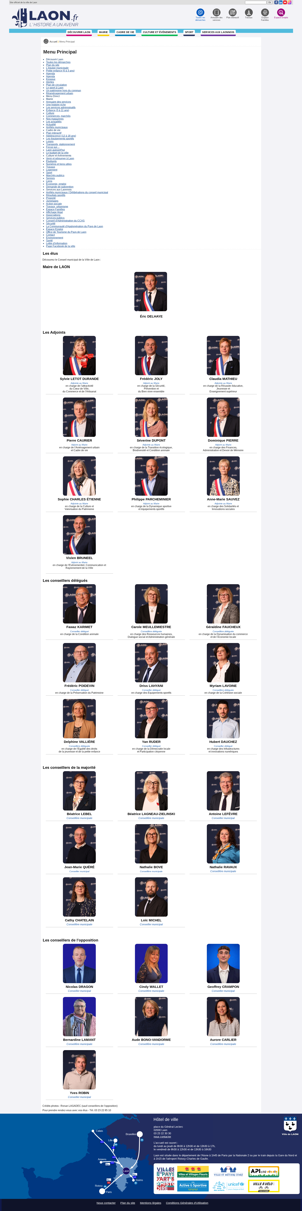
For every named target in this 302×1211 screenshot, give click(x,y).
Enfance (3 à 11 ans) (57, 110)
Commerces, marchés (58, 116)
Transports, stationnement (60, 144)
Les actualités (54, 121)
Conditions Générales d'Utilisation (187, 1203)
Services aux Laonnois (218, 32)
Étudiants (51, 161)
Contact (50, 235)
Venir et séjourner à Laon (60, 158)
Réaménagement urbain (59, 93)
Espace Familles (55, 209)
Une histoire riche (56, 104)
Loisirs (49, 141)
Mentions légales (150, 1203)
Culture (50, 113)
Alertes (50, 82)
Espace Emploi (54, 229)
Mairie (103, 32)
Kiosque (50, 79)
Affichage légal (54, 212)
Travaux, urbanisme (57, 206)
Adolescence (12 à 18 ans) (61, 135)
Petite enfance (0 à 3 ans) (60, 70)
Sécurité (50, 223)
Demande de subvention (59, 186)
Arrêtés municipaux (57, 127)
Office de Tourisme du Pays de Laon (66, 232)
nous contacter (162, 1136)
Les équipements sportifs (60, 138)
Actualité (51, 124)
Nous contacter (106, 1203)
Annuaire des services (58, 101)
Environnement (54, 237)
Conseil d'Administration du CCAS (65, 220)
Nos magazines (55, 118)
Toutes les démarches (58, 62)
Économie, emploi (56, 184)
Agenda (50, 73)
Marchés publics (55, 175)
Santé (49, 240)
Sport (189, 32)
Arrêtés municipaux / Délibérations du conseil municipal (77, 192)
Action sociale (54, 203)
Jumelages (52, 201)
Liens (49, 181)
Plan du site (52, 65)
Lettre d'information (56, 243)
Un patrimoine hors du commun (63, 90)
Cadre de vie (125, 32)
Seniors (50, 178)
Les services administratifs (61, 107)
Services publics (55, 218)
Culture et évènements (159, 32)
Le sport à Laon (54, 87)
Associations (53, 215)
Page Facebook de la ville (60, 246)
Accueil (53, 41)
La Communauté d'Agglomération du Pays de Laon (74, 226)
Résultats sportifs (55, 195)
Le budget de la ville (57, 152)
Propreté (51, 198)
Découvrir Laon (79, 32)
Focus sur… (53, 147)
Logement (51, 169)
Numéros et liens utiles (59, 164)
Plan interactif (53, 133)
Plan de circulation (56, 85)
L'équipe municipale (57, 68)
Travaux (50, 167)
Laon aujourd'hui (55, 150)
